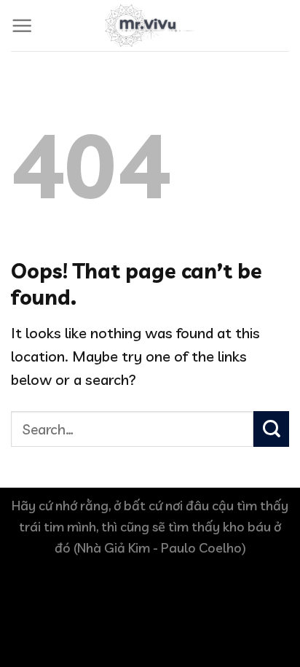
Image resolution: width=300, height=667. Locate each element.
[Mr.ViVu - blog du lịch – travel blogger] (150, 25)
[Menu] (22, 26)
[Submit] (271, 429)
